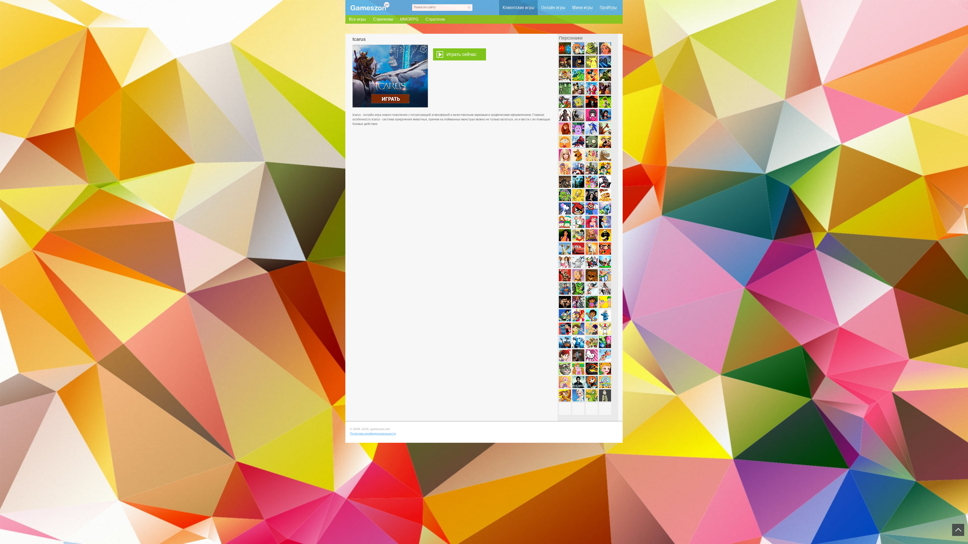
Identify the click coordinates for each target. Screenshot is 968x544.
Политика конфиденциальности (373, 433)
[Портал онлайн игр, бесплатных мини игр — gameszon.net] (369, 9)
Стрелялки (383, 19)
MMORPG (409, 19)
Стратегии (435, 19)
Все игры (357, 19)
